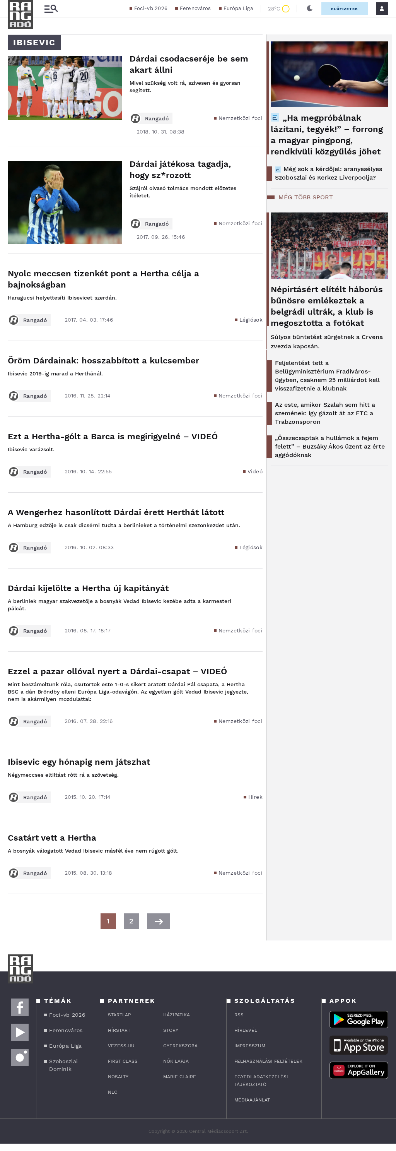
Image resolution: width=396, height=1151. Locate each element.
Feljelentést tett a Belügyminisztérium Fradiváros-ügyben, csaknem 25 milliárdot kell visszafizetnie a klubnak (327, 375)
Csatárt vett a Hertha (52, 838)
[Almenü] (51, 8)
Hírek (255, 797)
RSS (239, 1014)
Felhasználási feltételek (268, 1061)
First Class (123, 1061)
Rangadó (157, 118)
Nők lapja (176, 1061)
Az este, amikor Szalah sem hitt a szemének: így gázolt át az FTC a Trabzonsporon (325, 413)
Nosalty (118, 1076)
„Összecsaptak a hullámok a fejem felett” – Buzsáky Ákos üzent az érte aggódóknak (330, 446)
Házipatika (176, 1014)
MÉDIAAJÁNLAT (252, 1100)
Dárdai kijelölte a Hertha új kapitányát (88, 588)
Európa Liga (238, 8)
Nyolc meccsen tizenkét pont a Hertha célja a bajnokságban (103, 279)
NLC (112, 1092)
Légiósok (251, 320)
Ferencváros (195, 8)
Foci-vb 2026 (151, 8)
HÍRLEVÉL (245, 1030)
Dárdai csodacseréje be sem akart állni (189, 64)
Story (170, 1030)
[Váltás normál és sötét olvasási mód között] (309, 8)
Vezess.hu (121, 1045)
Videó (255, 471)
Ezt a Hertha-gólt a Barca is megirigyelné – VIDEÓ (113, 436)
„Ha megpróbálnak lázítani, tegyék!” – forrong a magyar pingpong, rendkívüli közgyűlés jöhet (327, 134)
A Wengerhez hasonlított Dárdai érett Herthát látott (116, 512)
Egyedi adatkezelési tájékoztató (261, 1080)
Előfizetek (344, 9)
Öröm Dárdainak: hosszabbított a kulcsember (103, 360)
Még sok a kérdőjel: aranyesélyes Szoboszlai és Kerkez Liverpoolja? (328, 173)
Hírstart (119, 1030)
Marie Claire (179, 1076)
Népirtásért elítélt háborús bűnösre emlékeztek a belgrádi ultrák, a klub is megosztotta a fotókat (327, 306)
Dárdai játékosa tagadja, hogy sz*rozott (180, 169)
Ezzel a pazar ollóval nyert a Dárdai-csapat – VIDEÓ (117, 671)
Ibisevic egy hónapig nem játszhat (79, 762)
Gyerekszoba (180, 1045)
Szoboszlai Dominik (63, 1065)
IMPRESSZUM (249, 1045)
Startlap (119, 1014)
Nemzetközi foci (240, 118)
